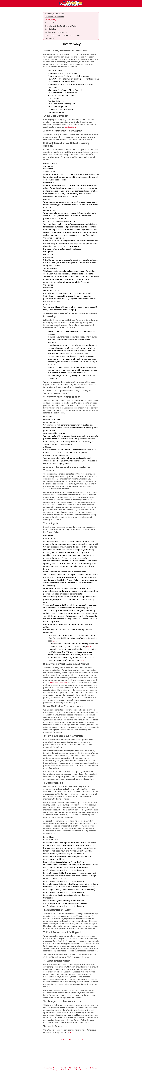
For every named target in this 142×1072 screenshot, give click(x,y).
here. (69, 1032)
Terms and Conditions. (58, 682)
